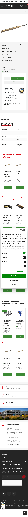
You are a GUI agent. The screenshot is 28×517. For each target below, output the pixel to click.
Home (2, 11)
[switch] (24, 257)
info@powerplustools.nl (15, 444)
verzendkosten (7, 181)
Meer (4, 63)
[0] (26, 6)
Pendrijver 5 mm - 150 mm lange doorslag (8, 171)
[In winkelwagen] (8, 187)
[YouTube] (9, 493)
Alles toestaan (14, 275)
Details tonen (20, 271)
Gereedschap (8, 11)
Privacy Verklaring (12, 505)
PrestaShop (14, 503)
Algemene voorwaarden (23, 505)
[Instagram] (14, 493)
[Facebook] (3, 493)
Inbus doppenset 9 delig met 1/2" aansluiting (7, 322)
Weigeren (14, 284)
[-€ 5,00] (7, 313)
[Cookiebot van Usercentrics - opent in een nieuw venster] (20, 230)
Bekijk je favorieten (8, 85)
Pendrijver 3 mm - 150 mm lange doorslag (20, 171)
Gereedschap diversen (17, 11)
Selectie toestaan (14, 280)
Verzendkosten (12, 69)
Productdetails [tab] (5, 119)
